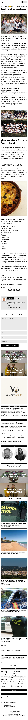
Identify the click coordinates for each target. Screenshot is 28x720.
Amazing (4, 671)
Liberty (2, 679)
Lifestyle (11, 679)
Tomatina (16, 683)
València (19, 687)
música (20, 679)
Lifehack (7, 679)
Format (14, 676)
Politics (21, 681)
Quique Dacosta (8, 683)
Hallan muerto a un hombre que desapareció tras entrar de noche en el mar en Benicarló (13, 552)
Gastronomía (20, 6)
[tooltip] (9, 290)
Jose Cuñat (13, 6)
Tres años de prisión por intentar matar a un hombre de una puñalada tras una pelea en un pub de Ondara (14, 432)
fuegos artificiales (18, 676)
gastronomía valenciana (4, 677)
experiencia (8, 676)
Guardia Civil (10, 677)
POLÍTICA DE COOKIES (6, 648)
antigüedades (9, 672)
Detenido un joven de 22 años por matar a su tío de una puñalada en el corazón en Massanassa (13, 524)
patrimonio (8, 681)
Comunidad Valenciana (13, 674)
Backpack (17, 671)
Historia (25, 6)
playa (18, 681)
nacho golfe (5, 681)
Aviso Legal (3, 645)
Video (22, 687)
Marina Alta (14, 679)
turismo (9, 687)
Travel (3, 686)
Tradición (20, 683)
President (3, 684)
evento (5, 676)
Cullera (25, 674)
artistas (12, 672)
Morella (18, 679)
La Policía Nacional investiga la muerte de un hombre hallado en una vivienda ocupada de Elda (14, 610)
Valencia (14, 686)
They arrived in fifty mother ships (11, 698)
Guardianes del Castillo (16, 677)
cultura (2, 676)
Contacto (3, 652)
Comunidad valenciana (5, 526)
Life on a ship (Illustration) (10, 702)
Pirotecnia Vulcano (13, 681)
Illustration (25, 677)
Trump (6, 687)
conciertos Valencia (21, 674)
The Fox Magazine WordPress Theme (17, 715)
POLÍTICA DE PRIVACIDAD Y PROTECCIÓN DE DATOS (13, 650)
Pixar (16, 681)
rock (11, 683)
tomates (13, 683)
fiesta (11, 676)
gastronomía (24, 676)
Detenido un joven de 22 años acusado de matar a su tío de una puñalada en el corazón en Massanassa (13, 441)
